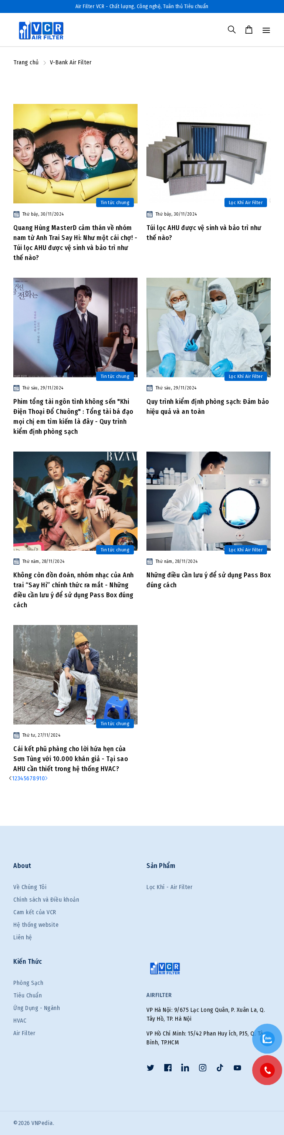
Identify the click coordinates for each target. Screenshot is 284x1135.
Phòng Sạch (28, 982)
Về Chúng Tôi (30, 887)
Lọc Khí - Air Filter (169, 887)
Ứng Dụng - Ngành (36, 1007)
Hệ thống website (35, 924)
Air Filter (24, 1033)
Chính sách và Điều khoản (46, 899)
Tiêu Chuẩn (27, 995)
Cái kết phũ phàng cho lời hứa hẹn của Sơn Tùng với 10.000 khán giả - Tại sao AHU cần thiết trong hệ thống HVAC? (70, 759)
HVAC (19, 1020)
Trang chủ (26, 62)
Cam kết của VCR (34, 912)
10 (42, 778)
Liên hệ (22, 937)
